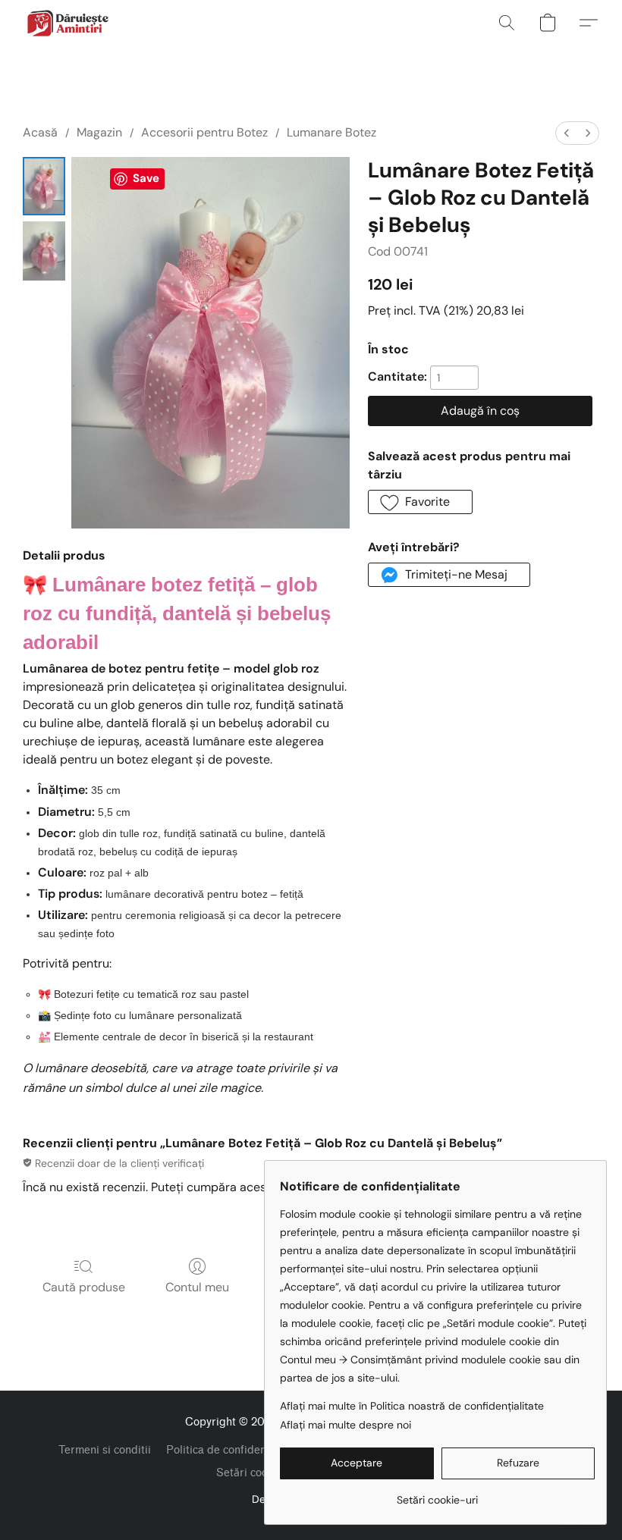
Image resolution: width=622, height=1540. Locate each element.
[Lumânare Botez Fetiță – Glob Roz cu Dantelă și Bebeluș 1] (44, 250)
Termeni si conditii (104, 1450)
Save (146, 178)
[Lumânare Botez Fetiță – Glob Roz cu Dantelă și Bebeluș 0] (44, 186)
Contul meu (197, 1287)
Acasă (40, 132)
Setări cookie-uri (258, 1472)
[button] (67, 23)
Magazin (99, 132)
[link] (437, 1494)
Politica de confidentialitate (235, 1450)
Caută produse (83, 1287)
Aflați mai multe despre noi (345, 1425)
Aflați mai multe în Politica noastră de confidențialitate (412, 1406)
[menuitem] (566, 133)
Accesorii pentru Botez (204, 132)
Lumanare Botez (331, 132)
